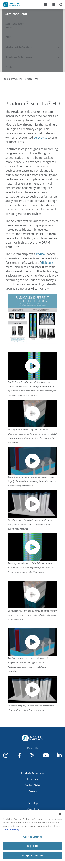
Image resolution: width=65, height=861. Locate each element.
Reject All (32, 846)
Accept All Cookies (32, 855)
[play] (32, 366)
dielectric (47, 263)
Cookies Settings (32, 836)
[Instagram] (5, 755)
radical (41, 254)
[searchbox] (61, 4)
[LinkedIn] (59, 755)
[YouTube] (45, 755)
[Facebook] (19, 755)
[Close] (60, 814)
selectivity (40, 137)
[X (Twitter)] (32, 755)
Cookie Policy (11, 829)
